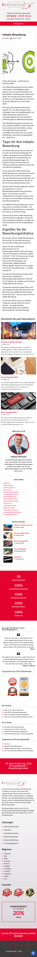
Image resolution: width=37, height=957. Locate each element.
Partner (20, 945)
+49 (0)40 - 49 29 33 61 (18, 16)
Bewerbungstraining (10, 499)
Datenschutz (12, 945)
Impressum (14, 944)
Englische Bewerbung (10, 501)
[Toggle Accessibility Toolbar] (33, 953)
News (7, 944)
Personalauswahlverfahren (12, 512)
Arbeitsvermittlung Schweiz (11, 342)
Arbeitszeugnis (8, 485)
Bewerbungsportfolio (9, 412)
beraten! (18, 936)
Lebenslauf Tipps (9, 508)
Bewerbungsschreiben (10, 494)
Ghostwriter (7, 503)
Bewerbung (7, 490)
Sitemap (28, 944)
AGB (21, 944)
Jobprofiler (17, 557)
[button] (18, 24)
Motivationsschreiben (10, 510)
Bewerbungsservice (9, 496)
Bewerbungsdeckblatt (9, 377)
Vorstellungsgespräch (10, 514)
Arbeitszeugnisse (9, 487)
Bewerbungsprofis (20, 549)
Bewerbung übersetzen (11, 492)
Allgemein (6, 483)
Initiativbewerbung (9, 505)
